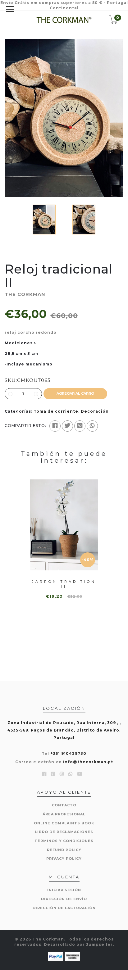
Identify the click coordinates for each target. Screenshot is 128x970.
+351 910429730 (68, 753)
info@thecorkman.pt (88, 761)
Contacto (64, 805)
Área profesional (64, 814)
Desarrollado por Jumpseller (78, 944)
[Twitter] (67, 426)
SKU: (11, 380)
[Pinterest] (79, 426)
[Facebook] (55, 426)
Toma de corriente (56, 411)
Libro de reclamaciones (64, 832)
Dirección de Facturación (64, 908)
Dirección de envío (64, 899)
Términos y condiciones (64, 841)
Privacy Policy (64, 858)
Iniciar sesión (64, 890)
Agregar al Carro (75, 393)
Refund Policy (64, 850)
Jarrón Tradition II (64, 583)
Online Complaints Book (64, 823)
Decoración (95, 411)
